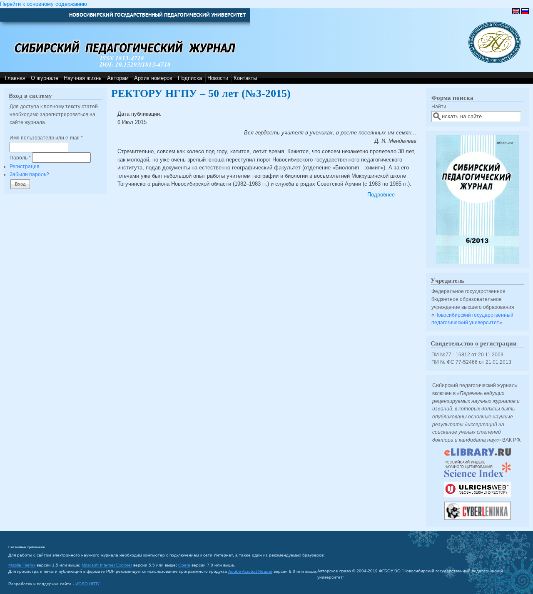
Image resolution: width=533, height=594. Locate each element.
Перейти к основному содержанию (43, 4)
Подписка (190, 78)
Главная (15, 78)
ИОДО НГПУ (87, 584)
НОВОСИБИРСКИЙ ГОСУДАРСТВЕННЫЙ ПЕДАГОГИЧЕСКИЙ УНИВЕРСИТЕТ (157, 14)
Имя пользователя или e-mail (46, 137)
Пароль (20, 157)
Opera (184, 565)
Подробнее (381, 194)
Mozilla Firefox (21, 565)
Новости (217, 78)
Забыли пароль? (29, 174)
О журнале (44, 78)
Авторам (118, 78)
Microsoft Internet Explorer (107, 565)
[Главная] (494, 61)
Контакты (245, 78)
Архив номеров (153, 78)
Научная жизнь (83, 78)
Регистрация (25, 166)
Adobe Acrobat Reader (250, 571)
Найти (438, 106)
